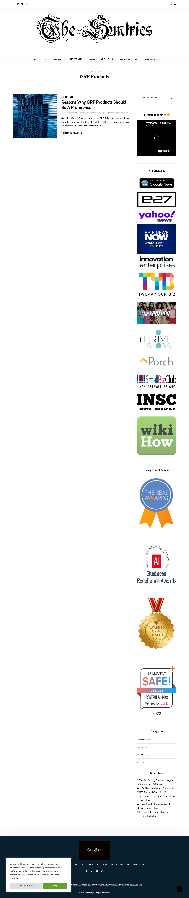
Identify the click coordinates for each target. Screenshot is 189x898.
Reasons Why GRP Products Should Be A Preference (93, 104)
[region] (38, 875)
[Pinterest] (27, 4)
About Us (107, 59)
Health (140, 747)
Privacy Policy (109, 864)
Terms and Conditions (132, 864)
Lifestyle (76, 59)
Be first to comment (119, 112)
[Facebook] (14, 4)
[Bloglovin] (22, 4)
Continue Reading (72, 133)
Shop (92, 59)
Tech (45, 59)
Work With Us (129, 59)
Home (33, 59)
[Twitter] (18, 4)
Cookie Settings (26, 885)
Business (59, 59)
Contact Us (151, 59)
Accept (55, 885)
